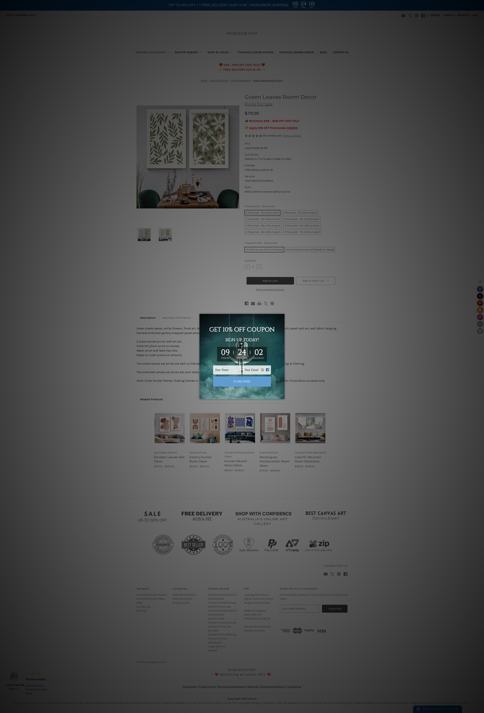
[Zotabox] (282, 395)
